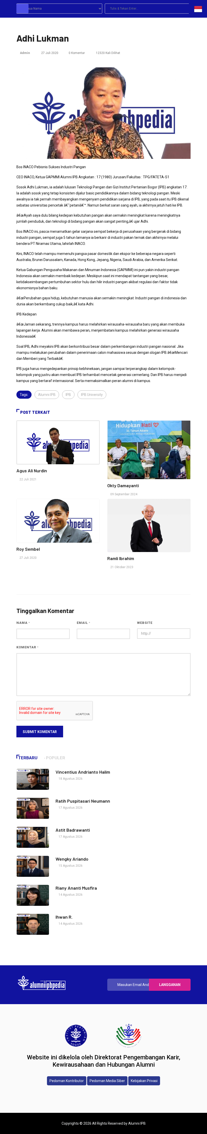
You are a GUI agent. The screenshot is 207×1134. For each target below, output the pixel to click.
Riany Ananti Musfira (76, 888)
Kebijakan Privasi (144, 1081)
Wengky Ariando (72, 859)
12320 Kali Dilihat (107, 53)
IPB (68, 395)
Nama (23, 623)
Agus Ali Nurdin (31, 470)
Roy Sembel (28, 549)
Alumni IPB (47, 395)
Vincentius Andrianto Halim (83, 772)
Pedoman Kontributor (66, 1081)
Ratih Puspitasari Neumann (83, 801)
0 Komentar (77, 53)
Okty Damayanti (123, 485)
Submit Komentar (40, 732)
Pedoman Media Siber (107, 1081)
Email (83, 623)
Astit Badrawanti (73, 830)
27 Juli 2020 (49, 53)
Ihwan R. (64, 917)
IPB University (92, 395)
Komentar (27, 647)
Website (144, 623)
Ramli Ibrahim (120, 558)
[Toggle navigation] (22, 8)
